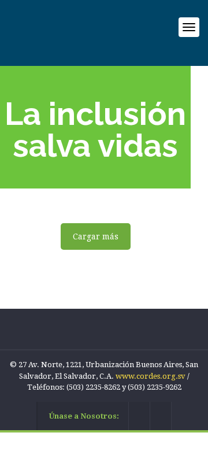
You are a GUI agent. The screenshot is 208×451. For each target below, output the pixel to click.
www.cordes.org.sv (151, 376)
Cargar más (95, 236)
